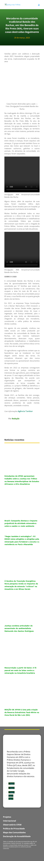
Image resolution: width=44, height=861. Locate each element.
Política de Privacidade (14, 828)
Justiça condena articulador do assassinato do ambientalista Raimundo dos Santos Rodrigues (19, 628)
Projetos (7, 817)
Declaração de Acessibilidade (17, 836)
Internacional (9, 820)
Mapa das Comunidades (14, 832)
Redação (15, 418)
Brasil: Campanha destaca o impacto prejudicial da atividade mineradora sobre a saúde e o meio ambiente (21, 523)
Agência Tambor (25, 411)
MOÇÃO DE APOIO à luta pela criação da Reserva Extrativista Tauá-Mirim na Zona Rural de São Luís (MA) (22, 712)
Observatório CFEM (12, 824)
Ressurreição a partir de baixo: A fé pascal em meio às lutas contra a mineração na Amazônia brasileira (20, 670)
